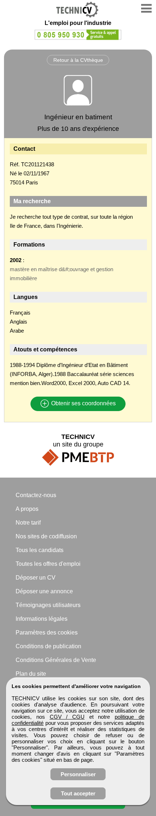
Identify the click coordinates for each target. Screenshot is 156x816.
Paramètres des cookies (47, 632)
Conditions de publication (48, 646)
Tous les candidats (39, 550)
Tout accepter (78, 793)
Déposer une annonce (44, 591)
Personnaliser (78, 774)
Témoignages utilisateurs (48, 605)
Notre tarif (28, 523)
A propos (27, 509)
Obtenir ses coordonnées (83, 404)
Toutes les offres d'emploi (48, 564)
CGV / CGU (67, 717)
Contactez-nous (36, 495)
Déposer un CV (36, 577)
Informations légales (41, 619)
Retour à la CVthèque (78, 60)
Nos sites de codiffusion (46, 536)
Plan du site (31, 674)
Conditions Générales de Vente (56, 660)
